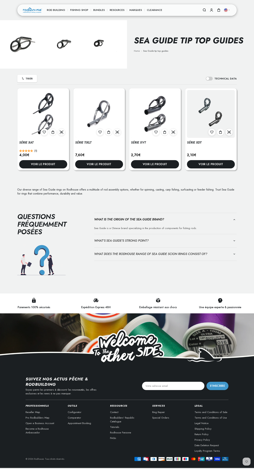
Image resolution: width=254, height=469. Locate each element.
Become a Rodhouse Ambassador (37, 430)
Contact (114, 412)
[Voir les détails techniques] (61, 132)
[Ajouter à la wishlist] (44, 132)
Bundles (99, 10)
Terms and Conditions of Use (211, 418)
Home (137, 51)
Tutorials (114, 427)
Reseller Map (33, 412)
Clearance (154, 10)
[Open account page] (211, 10)
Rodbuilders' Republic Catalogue (122, 419)
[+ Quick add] (53, 132)
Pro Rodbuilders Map (37, 418)
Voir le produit (43, 164)
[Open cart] (219, 10)
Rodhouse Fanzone (120, 432)
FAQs (113, 438)
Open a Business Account (40, 423)
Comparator (74, 418)
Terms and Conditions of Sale (211, 412)
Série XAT (26, 142)
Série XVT (138, 142)
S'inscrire (217, 386)
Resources (117, 10)
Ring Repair (158, 412)
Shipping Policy (203, 429)
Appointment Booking (79, 423)
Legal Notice (202, 423)
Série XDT (194, 142)
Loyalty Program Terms (207, 451)
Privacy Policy (202, 440)
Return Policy (202, 434)
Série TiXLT (83, 142)
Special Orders (160, 418)
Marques (135, 10)
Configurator (74, 412)
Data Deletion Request (207, 445)
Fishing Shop (79, 10)
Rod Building (56, 10)
